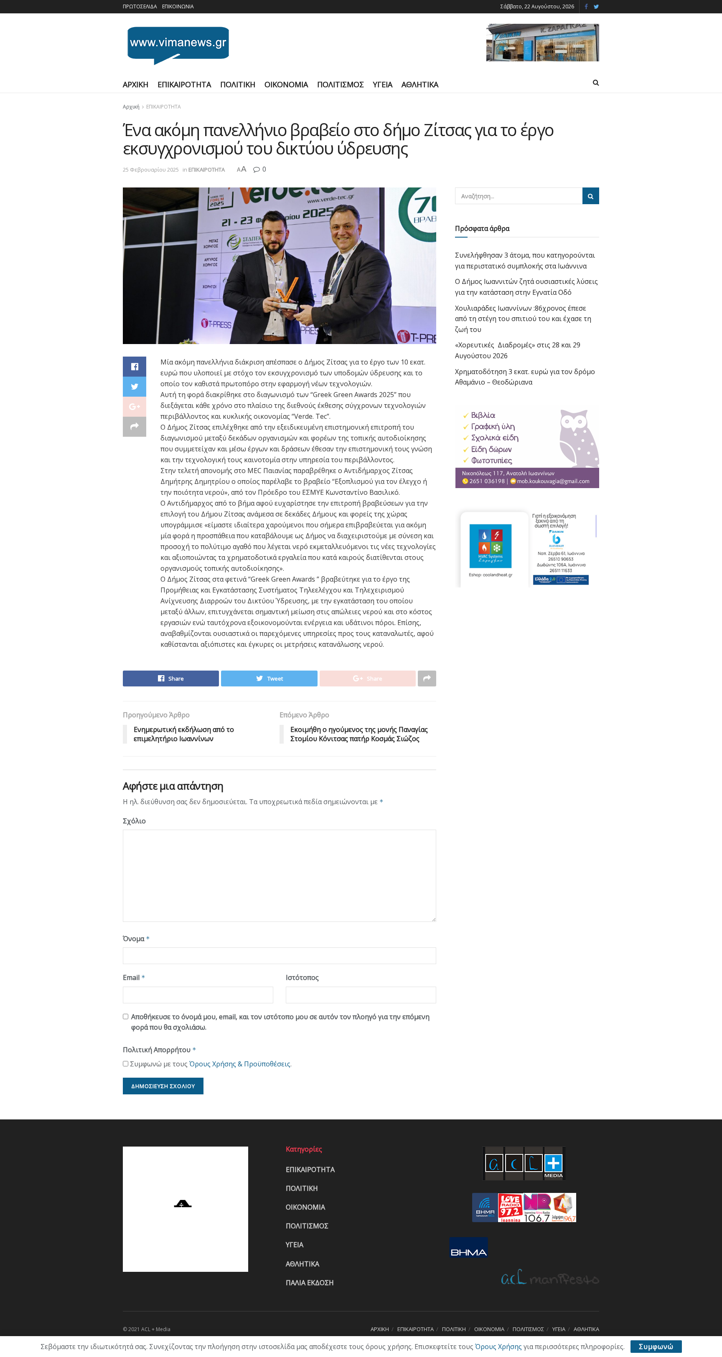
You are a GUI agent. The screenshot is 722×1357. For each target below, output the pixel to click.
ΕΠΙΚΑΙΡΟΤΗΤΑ (184, 84)
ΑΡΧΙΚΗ (135, 84)
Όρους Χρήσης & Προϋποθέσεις (239, 1063)
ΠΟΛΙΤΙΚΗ (237, 84)
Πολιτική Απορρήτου (159, 1049)
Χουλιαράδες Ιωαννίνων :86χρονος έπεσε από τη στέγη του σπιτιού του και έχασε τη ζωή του (523, 319)
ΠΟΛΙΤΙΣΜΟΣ (340, 84)
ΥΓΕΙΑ (382, 84)
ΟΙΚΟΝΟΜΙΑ (286, 84)
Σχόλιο (134, 820)
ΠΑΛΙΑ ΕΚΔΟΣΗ (310, 1282)
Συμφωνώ (656, 1346)
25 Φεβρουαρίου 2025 (151, 169)
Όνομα (136, 938)
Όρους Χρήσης (498, 1346)
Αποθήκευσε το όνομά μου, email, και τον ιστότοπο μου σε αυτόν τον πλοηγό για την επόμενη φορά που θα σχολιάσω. (280, 1022)
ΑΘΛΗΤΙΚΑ (420, 84)
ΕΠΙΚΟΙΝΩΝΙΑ (178, 6)
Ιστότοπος (302, 977)
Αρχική (131, 106)
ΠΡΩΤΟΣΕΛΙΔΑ (140, 6)
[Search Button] (590, 195)
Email (134, 977)
